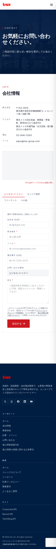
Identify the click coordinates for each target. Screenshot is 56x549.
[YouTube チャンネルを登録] (31, 401)
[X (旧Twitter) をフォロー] (5, 401)
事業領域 (6, 430)
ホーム (5, 421)
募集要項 (6, 486)
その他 (24, 200)
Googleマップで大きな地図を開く (39, 182)
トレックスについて (11, 472)
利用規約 (19, 313)
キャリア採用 (33, 194)
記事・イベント (9, 435)
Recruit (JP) (7, 514)
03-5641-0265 (24, 135)
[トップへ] (6, 5)
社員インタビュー (10, 481)
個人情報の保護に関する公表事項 (18, 449)
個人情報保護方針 (10, 444)
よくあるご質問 (9, 491)
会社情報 (6, 425)
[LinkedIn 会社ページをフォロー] (24, 401)
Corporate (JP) (9, 509)
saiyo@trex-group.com (28, 141)
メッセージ (7, 476)
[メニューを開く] (51, 4)
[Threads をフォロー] (11, 401)
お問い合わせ (8, 440)
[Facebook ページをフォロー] (18, 401)
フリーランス (10, 200)
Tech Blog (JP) (9, 518)
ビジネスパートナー (13, 194)
